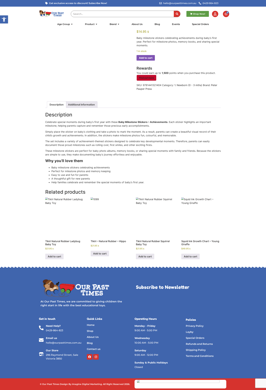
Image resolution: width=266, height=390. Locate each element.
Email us (51, 338)
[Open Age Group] (72, 24)
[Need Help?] (41, 328)
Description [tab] (57, 104)
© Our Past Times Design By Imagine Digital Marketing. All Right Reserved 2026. (85, 384)
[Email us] (41, 340)
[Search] (177, 14)
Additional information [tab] (81, 104)
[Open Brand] (118, 24)
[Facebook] (89, 357)
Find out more (146, 77)
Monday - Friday (145, 325)
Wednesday (142, 338)
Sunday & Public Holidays (151, 362)
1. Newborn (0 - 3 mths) (188, 85)
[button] (4, 19)
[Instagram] (96, 357)
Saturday (140, 350)
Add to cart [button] (54, 256)
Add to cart (145, 57)
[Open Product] (96, 24)
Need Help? (53, 325)
